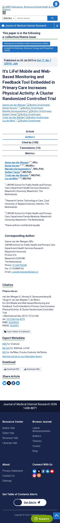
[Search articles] (52, 18)
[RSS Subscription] (39, 475)
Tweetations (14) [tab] (30, 147)
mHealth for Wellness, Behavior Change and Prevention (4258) (28, 49)
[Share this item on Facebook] (13, 383)
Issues (36, 446)
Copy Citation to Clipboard (18, 331)
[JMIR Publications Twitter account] (39, 471)
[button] (56, 4)
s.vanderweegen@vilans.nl (24, 272)
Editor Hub (8, 433)
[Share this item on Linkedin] (18, 383)
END (4, 344)
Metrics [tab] (30, 153)
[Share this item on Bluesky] (4, 383)
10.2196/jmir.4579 (15, 319)
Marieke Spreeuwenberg (15, 111)
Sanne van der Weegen (14, 105)
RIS (4, 352)
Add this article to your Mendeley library (22, 356)
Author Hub (8, 428)
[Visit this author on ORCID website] (38, 105)
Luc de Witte (10, 120)
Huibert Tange (10, 114)
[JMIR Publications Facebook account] (43, 471)
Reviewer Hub (10, 438)
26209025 (14, 322)
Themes (37, 441)
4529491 (14, 325)
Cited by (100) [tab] (30, 142)
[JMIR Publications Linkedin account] (48, 471)
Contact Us (8, 475)
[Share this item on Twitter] (9, 383)
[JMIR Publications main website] (29, 8)
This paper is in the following (21, 35)
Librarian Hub (9, 442)
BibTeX (6, 348)
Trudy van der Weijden (14, 117)
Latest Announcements (41, 429)
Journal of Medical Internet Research (25, 25)
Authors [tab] (30, 137)
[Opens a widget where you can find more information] (42, 519)
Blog (35, 451)
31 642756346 (19, 265)
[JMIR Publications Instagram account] (34, 475)
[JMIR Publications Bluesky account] (34, 471)
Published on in (27, 62)
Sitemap (7, 480)
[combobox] (31, 18)
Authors (36, 436)
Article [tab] (30, 131)
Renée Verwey (11, 108)
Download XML (33, 369)
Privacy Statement (12, 470)
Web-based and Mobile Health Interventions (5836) (26, 43)
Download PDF (12, 369)
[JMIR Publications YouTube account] (52, 471)
